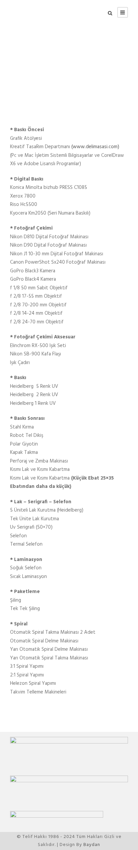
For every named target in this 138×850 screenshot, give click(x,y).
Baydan (91, 845)
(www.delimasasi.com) (95, 147)
